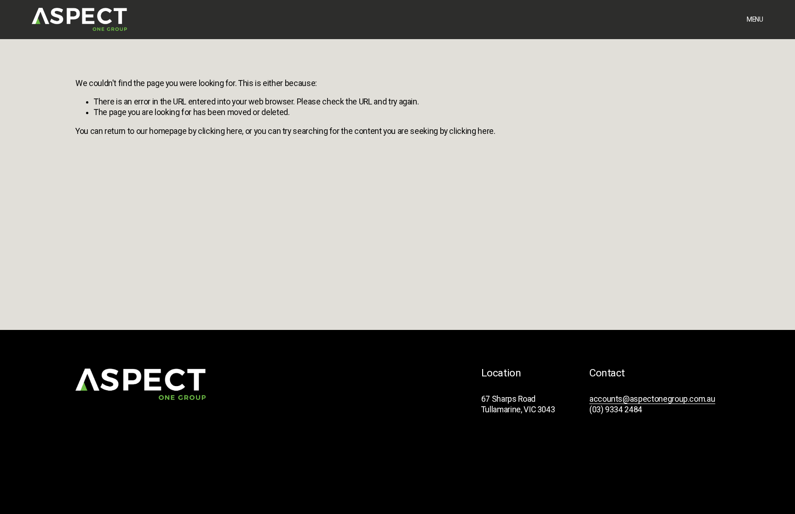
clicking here (220, 131)
